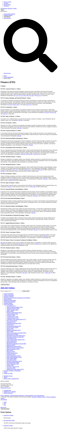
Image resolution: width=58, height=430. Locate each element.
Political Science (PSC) (12, 353)
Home (5, 75)
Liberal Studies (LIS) (12, 341)
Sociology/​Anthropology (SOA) (14, 361)
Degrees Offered (8, 299)
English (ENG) (10, 324)
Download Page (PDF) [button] (9, 420)
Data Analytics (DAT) (12, 320)
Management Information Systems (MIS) (16, 343)
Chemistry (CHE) (11, 315)
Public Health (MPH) (12, 358)
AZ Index (6, 3)
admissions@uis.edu (5, 387)
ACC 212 (21, 95)
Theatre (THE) (10, 365)
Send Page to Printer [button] (8, 415)
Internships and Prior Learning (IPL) (15, 337)
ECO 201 (26, 95)
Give (5, 404)
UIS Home (6, 6)
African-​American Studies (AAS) (15, 307)
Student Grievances (8, 393)
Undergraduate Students (9, 14)
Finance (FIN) (10, 328)
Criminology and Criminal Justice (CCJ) (16, 319)
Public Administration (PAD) (13, 355)
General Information (8, 293)
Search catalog (4, 291)
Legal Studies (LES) (11, 338)
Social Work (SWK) (11, 359)
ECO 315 (28, 104)
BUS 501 (40, 169)
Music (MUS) (10, 350)
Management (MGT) (12, 342)
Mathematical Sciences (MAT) (14, 346)
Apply (5, 402)
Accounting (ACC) (11, 306)
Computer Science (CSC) (13, 318)
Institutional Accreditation (10, 391)
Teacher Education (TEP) (13, 364)
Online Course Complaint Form (11, 378)
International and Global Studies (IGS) (16, 335)
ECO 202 (31, 95)
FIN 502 (36, 229)
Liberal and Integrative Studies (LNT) (16, 339)
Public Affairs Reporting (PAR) (14, 357)
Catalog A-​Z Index (8, 373)
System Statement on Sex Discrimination (34, 395)
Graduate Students (8, 15)
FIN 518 (46, 236)
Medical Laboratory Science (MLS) (15, 347)
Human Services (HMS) (12, 334)
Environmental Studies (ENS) (14, 326)
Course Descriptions (8, 77)
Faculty (5, 372)
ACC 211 (15, 95)
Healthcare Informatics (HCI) (14, 330)
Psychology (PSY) (11, 354)
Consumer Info (7, 390)
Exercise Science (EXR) (12, 327)
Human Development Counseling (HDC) (16, 333)
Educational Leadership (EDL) (14, 323)
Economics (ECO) (11, 322)
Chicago (3, 398)
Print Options (7, 16)
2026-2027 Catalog (8, 425)
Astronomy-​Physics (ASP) (13, 308)
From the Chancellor (8, 296)
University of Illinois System (38, 397)
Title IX (5, 377)
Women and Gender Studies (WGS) (15, 369)
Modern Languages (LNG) (13, 349)
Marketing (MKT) (11, 345)
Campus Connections (9, 295)
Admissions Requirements (10, 300)
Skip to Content (7, 1)
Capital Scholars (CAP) (12, 314)
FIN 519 (37, 244)
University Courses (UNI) (13, 366)
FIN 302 (20, 120)
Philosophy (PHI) (11, 351)
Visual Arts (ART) (11, 368)
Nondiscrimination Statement (17, 395)
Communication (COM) (12, 316)
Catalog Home (7, 4)
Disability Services (8, 376)
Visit (5, 403)
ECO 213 (38, 95)
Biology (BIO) (10, 311)
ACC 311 (14, 169)
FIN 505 (33, 212)
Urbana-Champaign (51, 397)
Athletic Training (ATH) (12, 310)
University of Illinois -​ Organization (12, 370)
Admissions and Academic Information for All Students (17, 297)
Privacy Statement (5, 395)
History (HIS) (10, 331)
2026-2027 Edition (8, 288)
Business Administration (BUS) (14, 312)
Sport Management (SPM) (13, 362)
